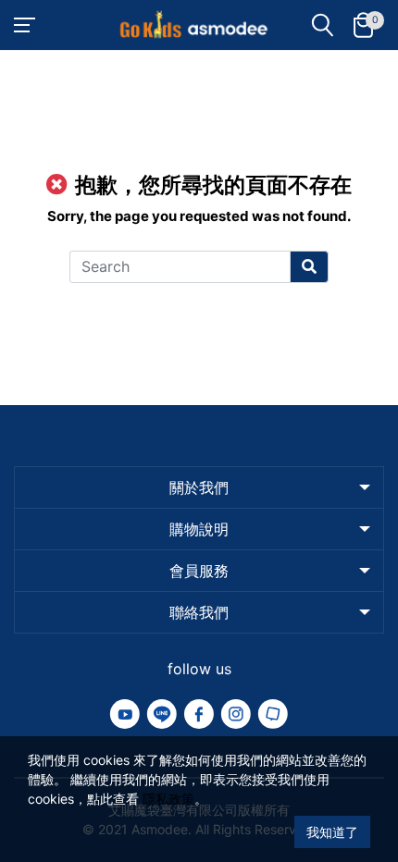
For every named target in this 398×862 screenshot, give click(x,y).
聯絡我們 (199, 612)
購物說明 (199, 529)
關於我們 (199, 487)
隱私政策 (168, 799)
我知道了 (332, 832)
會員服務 (199, 570)
